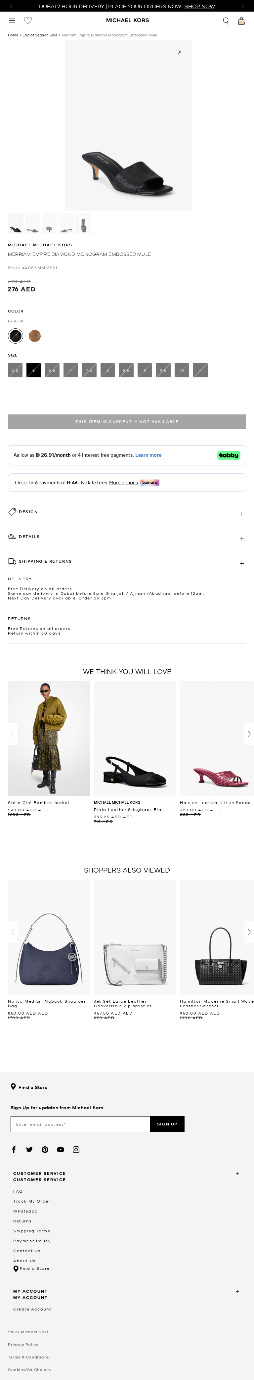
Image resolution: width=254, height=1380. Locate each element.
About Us (24, 1260)
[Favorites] (28, 20)
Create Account (32, 1308)
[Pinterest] (45, 1149)
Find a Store (33, 1087)
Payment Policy (32, 1240)
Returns (22, 1220)
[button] (13, 734)
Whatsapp (25, 1210)
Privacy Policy (23, 1344)
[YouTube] (60, 1149)
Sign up (167, 1124)
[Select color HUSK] (34, 336)
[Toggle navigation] (12, 20)
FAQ (18, 1191)
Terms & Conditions (28, 1357)
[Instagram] (76, 1149)
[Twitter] (29, 1149)
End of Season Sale (40, 35)
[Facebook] (14, 1149)
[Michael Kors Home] (128, 20)
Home (13, 34)
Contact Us (27, 1250)
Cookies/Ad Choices (29, 1369)
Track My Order (31, 1201)
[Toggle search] (226, 20)
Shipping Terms (31, 1230)
